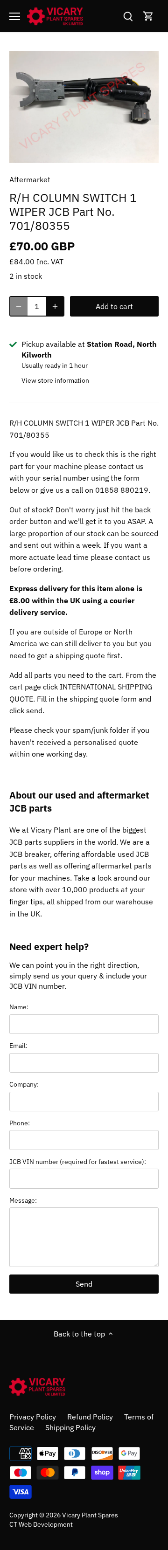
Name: (18, 1007)
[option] (84, 107)
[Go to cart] (148, 16)
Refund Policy (90, 1416)
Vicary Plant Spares (90, 1514)
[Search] (128, 16)
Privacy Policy (32, 1416)
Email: (18, 1045)
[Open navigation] (14, 16)
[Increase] (55, 306)
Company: (24, 1084)
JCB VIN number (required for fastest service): (77, 1161)
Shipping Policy (70, 1427)
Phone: (19, 1123)
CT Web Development (41, 1524)
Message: (23, 1200)
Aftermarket (29, 179)
